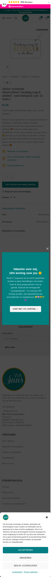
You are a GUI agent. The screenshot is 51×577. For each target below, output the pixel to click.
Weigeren (25, 558)
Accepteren (25, 550)
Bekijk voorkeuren (25, 565)
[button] (46, 517)
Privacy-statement (31, 572)
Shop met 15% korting (24, 309)
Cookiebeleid (17, 572)
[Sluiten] (47, 248)
